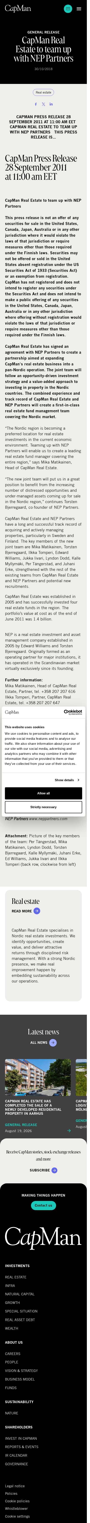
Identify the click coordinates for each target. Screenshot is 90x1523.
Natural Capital (20, 1294)
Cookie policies (17, 1501)
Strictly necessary (43, 807)
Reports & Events (21, 1447)
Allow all (43, 793)
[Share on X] (43, 104)
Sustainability (19, 1402)
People (11, 1362)
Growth (12, 1302)
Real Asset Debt (20, 1320)
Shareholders (19, 1427)
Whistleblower (16, 1508)
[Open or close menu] (78, 9)
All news (39, 1043)
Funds (11, 1388)
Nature (11, 1413)
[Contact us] (68, 9)
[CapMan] (18, 9)
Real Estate (15, 1277)
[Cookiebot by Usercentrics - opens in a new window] (63, 712)
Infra (10, 1285)
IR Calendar (16, 1455)
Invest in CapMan (21, 1438)
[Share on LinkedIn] (51, 104)
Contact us (43, 1205)
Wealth (11, 1328)
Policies (11, 1493)
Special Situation (21, 1311)
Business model (20, 1379)
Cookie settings (17, 1516)
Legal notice (15, 1486)
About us (14, 1343)
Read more (22, 911)
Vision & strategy (21, 1370)
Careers (12, 1353)
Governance (16, 1464)
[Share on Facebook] (35, 104)
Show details (64, 780)
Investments (17, 1266)
